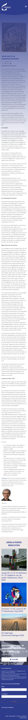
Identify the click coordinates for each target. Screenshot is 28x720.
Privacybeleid (12, 716)
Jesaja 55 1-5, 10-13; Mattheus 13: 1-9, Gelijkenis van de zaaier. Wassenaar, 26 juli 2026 (14, 576)
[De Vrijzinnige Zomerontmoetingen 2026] (14, 622)
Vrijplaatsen (4, 478)
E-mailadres (4, 694)
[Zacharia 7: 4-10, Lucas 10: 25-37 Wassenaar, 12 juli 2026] (14, 594)
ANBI (7, 716)
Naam (2, 686)
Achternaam (4, 691)
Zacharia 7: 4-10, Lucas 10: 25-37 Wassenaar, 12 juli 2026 (13, 610)
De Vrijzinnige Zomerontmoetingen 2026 (12, 634)
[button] (26, 6)
